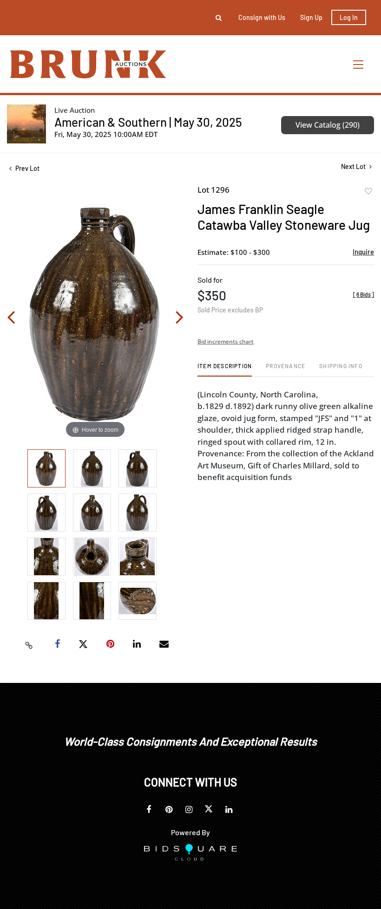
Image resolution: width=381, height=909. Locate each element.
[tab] (224, 369)
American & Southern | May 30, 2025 (148, 122)
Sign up (311, 17)
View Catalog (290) (328, 125)
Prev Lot (26, 168)
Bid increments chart (225, 341)
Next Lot (354, 166)
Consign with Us (261, 17)
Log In (349, 17)
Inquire (363, 251)
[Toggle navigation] (359, 64)
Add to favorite (368, 191)
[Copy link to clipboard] (29, 644)
